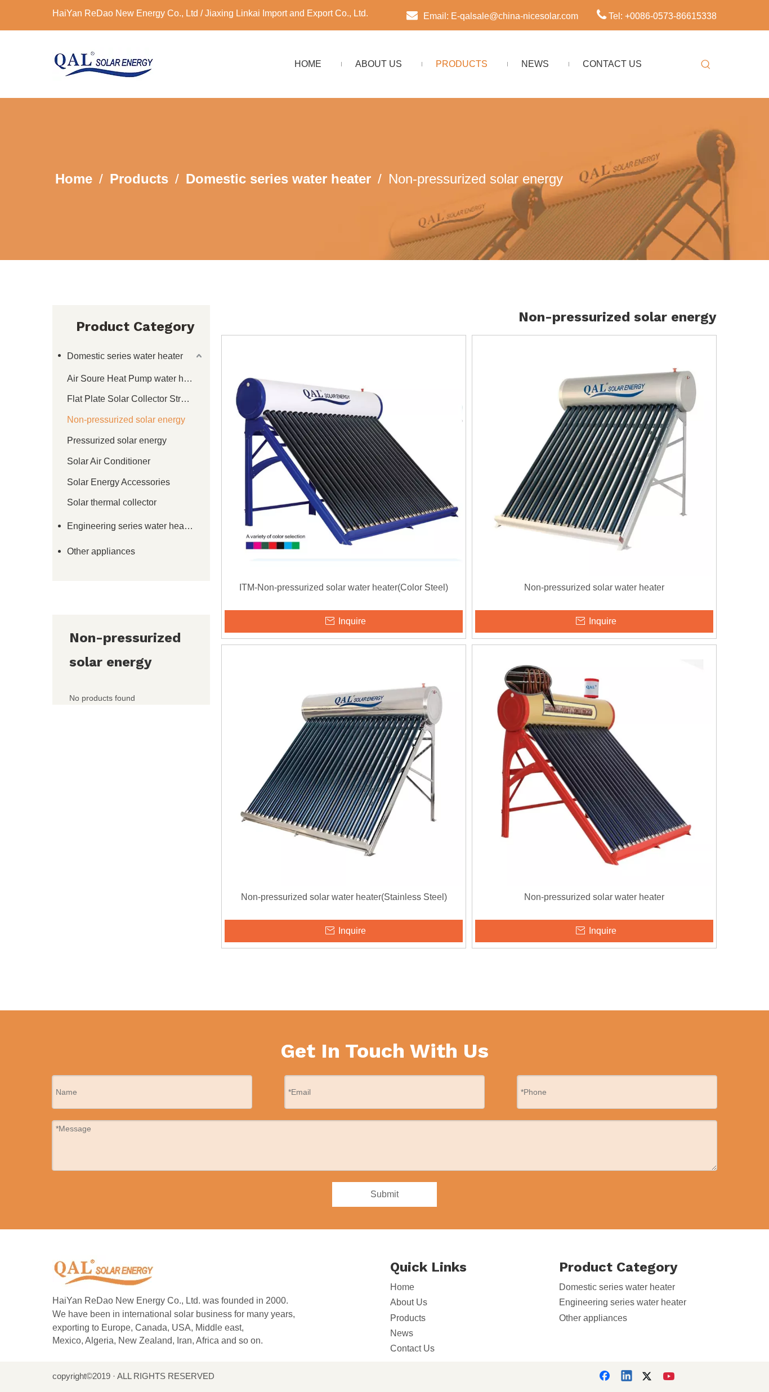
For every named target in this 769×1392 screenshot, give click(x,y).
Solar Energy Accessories (118, 482)
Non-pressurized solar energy (126, 419)
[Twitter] (649, 1377)
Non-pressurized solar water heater (594, 587)
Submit (384, 1194)
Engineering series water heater (130, 526)
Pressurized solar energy (117, 440)
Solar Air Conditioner (108, 461)
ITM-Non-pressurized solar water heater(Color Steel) (343, 587)
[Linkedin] (627, 1377)
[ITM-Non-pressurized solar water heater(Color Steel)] (344, 457)
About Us (408, 1302)
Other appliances (101, 551)
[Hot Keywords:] (706, 65)
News (401, 1333)
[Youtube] (670, 1377)
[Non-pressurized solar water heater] (594, 457)
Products (408, 1318)
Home (402, 1287)
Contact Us (412, 1348)
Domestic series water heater (125, 356)
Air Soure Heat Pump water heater (135, 378)
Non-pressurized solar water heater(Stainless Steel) (344, 897)
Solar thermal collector (112, 502)
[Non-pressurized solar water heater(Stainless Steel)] (344, 766)
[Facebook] (606, 1377)
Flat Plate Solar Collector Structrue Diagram (135, 399)
